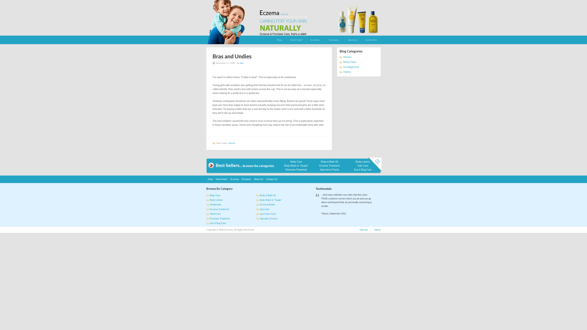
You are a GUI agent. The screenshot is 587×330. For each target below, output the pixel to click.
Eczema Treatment (329, 165)
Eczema (314, 39)
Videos (347, 72)
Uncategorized (351, 67)
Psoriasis (333, 39)
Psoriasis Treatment (296, 169)
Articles (231, 143)
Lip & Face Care (268, 214)
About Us (353, 39)
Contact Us (371, 39)
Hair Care (363, 165)
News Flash (349, 62)
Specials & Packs (329, 169)
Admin (377, 229)
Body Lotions (363, 161)
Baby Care (296, 161)
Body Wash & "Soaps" (296, 165)
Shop (279, 39)
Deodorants (215, 204)
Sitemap (363, 229)
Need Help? (296, 39)
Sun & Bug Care (363, 169)
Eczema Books (267, 204)
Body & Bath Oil (329, 161)
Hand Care (215, 214)
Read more (375, 165)
